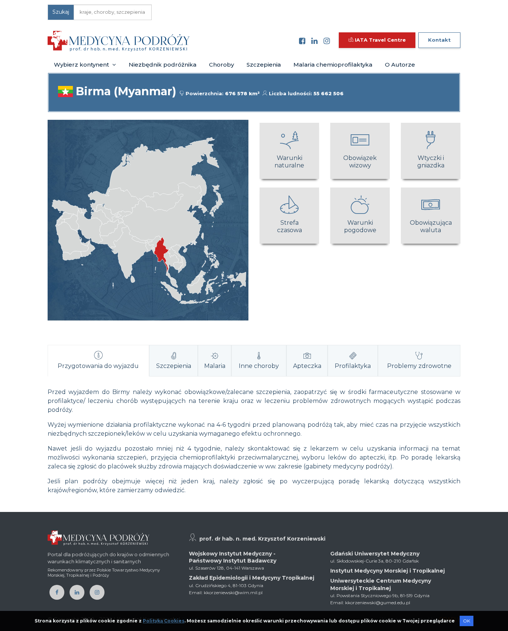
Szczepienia (264, 64)
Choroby (221, 64)
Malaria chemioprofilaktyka (332, 64)
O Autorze (400, 64)
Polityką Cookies (163, 621)
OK (466, 621)
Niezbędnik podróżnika (162, 64)
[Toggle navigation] (200, 41)
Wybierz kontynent (82, 64)
